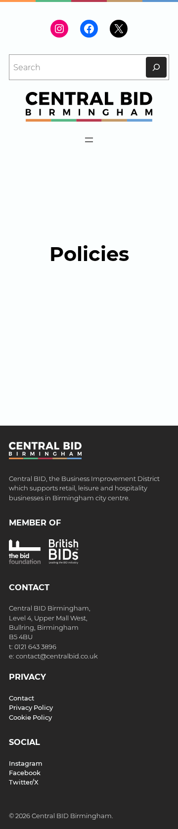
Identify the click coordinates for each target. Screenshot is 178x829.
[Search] (156, 67)
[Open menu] (89, 140)
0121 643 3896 (35, 647)
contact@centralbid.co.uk (57, 656)
